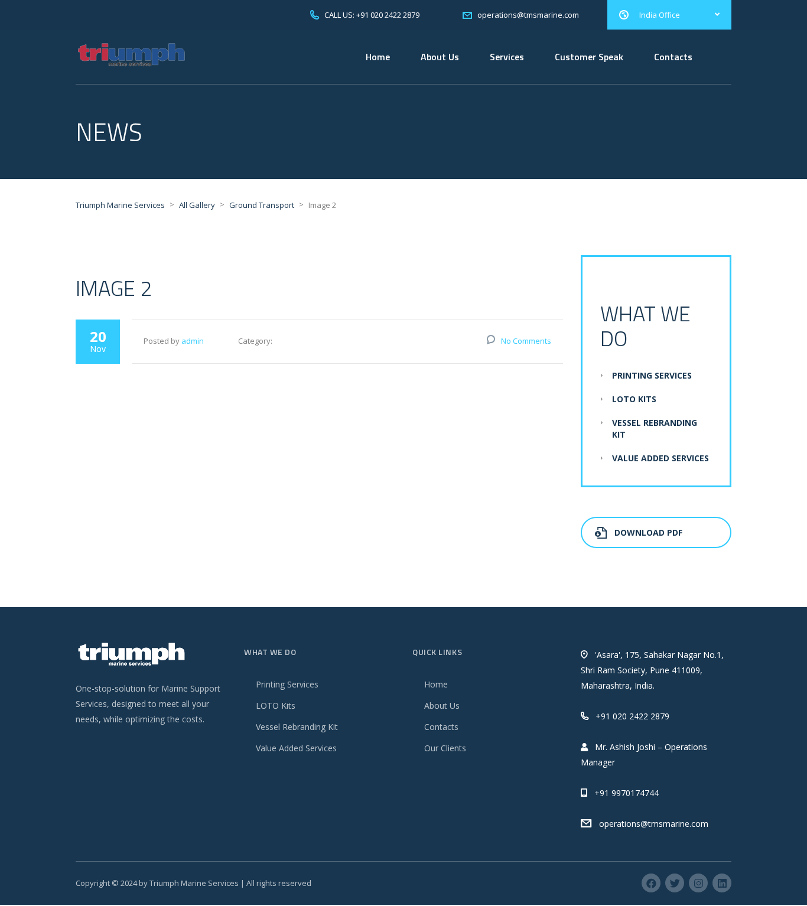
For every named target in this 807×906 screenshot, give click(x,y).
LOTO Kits (634, 399)
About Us (440, 57)
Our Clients (445, 748)
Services (507, 57)
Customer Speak (589, 57)
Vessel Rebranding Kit (297, 726)
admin (192, 340)
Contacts (673, 57)
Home (378, 57)
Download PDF (648, 532)
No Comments (526, 340)
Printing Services (652, 375)
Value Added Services (660, 458)
